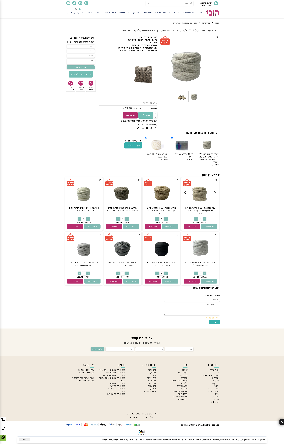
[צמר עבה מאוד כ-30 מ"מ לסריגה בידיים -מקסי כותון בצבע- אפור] (84, 260)
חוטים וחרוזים (149, 365)
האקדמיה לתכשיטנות (210, 375)
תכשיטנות (148, 12)
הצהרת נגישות (213, 388)
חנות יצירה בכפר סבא (116, 388)
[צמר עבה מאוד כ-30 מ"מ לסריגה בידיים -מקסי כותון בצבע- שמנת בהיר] (84, 205)
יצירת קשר (88, 12)
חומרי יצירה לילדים (186, 12)
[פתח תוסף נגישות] (281, 422)
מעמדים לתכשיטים (180, 391)
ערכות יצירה (182, 375)
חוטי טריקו (152, 380)
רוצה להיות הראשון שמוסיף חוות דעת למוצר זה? (138, 120)
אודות (216, 372)
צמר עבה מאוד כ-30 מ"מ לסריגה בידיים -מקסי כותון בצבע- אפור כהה (122, 263)
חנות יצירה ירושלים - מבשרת (114, 375)
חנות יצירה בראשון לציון (116, 394)
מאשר (25, 440)
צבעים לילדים (182, 386)
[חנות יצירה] (212, 11)
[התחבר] (66, 12)
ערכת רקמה (182, 394)
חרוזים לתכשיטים (149, 391)
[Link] (3, 431)
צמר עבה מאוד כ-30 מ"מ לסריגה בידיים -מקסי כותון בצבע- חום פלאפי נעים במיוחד (122, 209)
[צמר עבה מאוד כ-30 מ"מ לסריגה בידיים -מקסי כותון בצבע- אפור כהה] (122, 260)
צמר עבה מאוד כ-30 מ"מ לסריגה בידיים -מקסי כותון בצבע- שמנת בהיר (84, 209)
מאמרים (215, 378)
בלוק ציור (183, 383)
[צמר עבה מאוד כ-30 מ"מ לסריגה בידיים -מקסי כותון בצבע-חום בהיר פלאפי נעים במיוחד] (161, 205)
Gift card (215, 402)
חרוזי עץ (153, 388)
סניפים (216, 380)
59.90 (128, 108)
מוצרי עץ (136, 12)
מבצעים (99, 12)
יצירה (200, 12)
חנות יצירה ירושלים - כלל (115, 372)
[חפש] (70, 12)
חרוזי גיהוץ (152, 370)
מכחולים (184, 378)
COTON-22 (147, 103)
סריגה (172, 12)
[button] (191, 226)
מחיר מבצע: (137, 108)
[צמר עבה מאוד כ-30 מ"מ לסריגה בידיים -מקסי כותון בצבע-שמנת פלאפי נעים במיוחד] (194, 101)
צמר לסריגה (151, 378)
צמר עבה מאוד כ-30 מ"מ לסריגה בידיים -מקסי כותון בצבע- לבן (200, 263)
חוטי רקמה (152, 383)
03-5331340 (83, 370)
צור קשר (215, 383)
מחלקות (215, 396)
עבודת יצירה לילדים (179, 380)
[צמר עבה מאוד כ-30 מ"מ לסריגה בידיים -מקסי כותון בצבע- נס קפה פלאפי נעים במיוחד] (200, 205)
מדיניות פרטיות (213, 391)
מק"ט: (155, 103)
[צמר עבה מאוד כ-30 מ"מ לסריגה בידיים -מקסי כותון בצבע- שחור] (161, 260)
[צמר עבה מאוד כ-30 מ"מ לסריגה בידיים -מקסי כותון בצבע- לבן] (200, 260)
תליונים (153, 375)
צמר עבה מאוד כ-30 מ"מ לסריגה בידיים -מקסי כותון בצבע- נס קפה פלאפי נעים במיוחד (200, 210)
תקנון (216, 386)
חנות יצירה (214, 370)
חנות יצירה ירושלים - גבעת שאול (112, 370)
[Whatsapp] (3, 439)
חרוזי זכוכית (152, 386)
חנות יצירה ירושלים (117, 383)
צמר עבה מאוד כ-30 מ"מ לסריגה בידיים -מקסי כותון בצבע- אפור (84, 263)
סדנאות (216, 399)
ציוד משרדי (124, 12)
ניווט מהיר (213, 365)
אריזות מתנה (111, 12)
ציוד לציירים (182, 399)
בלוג (217, 394)
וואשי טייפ (183, 388)
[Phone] (3, 422)
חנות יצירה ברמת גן (117, 391)
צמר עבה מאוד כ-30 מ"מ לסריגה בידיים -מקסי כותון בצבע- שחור (161, 263)
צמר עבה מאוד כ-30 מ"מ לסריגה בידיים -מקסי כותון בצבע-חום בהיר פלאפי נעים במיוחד (161, 210)
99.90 (154, 108)
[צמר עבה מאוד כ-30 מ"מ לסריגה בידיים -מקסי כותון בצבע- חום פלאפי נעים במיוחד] (122, 205)
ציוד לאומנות (161, 12)
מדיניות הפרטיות (107, 440)
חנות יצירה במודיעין (117, 386)
